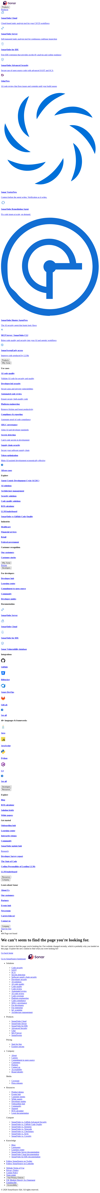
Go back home (7, 953)
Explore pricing (17, 1046)
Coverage (15, 1081)
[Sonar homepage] (9, 4)
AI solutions (16, 982)
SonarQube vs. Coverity (21, 1136)
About (14, 1055)
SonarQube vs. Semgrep (21, 1127)
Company (5, 880)
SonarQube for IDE (19, 1026)
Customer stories (18, 1097)
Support (14, 1108)
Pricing (4, 565)
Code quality (16, 986)
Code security (17, 968)
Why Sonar (6, 363)
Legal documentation (20, 1113)
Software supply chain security (24, 977)
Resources (6, 790)
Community (16, 1106)
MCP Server (16, 1033)
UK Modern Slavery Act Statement (20, 1180)
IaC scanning (16, 1010)
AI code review (17, 993)
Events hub (16, 1094)
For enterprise (17, 1008)
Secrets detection (18, 975)
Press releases (17, 1083)
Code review (16, 989)
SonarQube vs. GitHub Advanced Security (29, 1122)
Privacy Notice (12, 1170)
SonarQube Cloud (18, 1021)
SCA (13, 972)
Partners (14, 1065)
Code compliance (18, 1000)
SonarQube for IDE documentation (25, 1157)
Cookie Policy (12, 1173)
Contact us (15, 1067)
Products (5, 7)
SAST (14, 970)
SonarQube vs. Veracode (21, 1129)
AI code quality (17, 984)
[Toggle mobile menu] (50, 931)
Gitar (13, 1031)
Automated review (19, 991)
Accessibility (16, 1069)
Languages (15, 1147)
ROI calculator (17, 1111)
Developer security (19, 979)
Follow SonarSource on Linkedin (20, 1163)
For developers (17, 1005)
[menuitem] (50, 18)
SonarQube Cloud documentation (25, 1154)
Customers (15, 1062)
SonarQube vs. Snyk (20, 1134)
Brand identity (17, 1072)
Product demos (17, 1092)
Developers (6, 568)
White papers (16, 1099)
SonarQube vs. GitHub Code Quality (26, 1124)
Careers (14, 1058)
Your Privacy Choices (15, 1178)
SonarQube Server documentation (25, 1152)
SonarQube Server (19, 1023)
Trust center (11, 1175)
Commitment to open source (23, 1060)
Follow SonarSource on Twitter (19, 1161)
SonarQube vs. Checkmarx (22, 1131)
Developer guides (18, 1101)
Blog (13, 1145)
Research (5, 851)
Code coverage (17, 996)
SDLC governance (19, 1003)
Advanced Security (19, 1028)
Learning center (17, 1150)
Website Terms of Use (15, 1168)
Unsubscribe (11, 1182)
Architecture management (22, 1012)
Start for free (6, 929)
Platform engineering (20, 998)
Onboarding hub (18, 1104)
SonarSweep (16, 1035)
